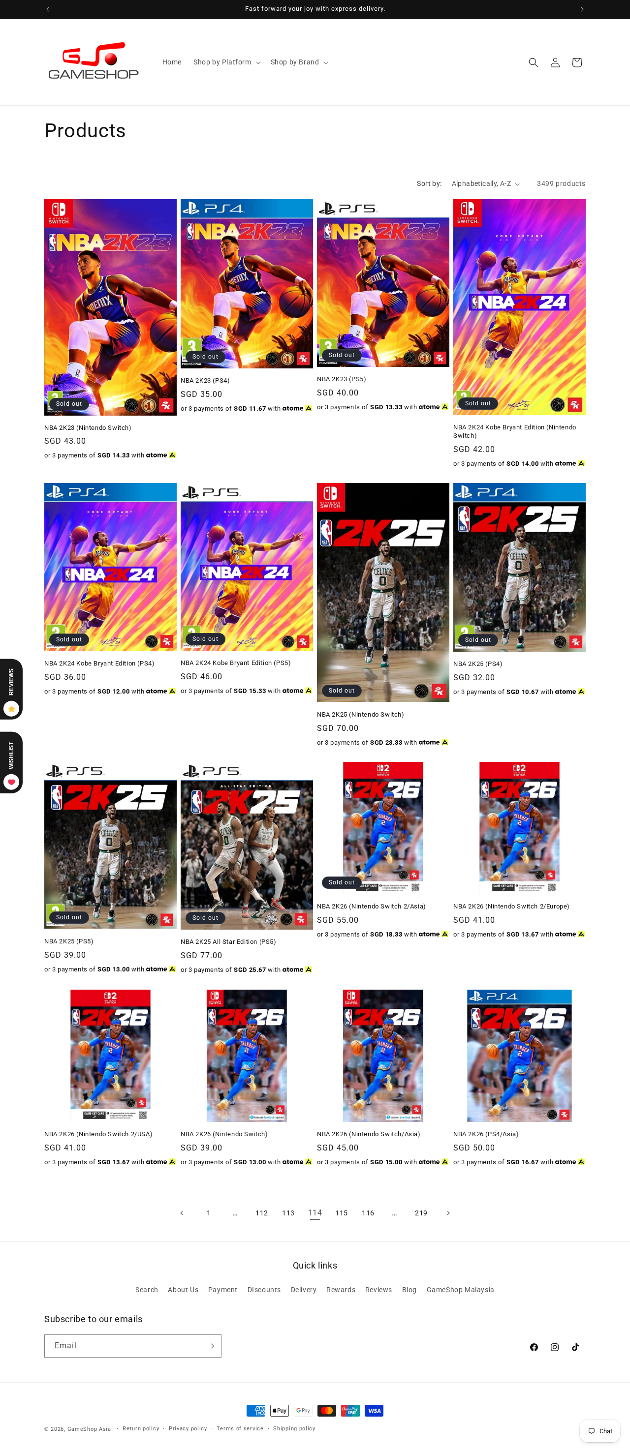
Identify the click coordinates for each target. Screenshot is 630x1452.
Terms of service (240, 1428)
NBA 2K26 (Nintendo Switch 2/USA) (98, 1134)
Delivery (304, 1290)
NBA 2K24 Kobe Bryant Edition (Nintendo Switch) (514, 431)
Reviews (378, 1290)
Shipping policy (294, 1428)
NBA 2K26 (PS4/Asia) (486, 1134)
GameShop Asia (89, 1429)
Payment (223, 1290)
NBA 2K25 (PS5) (69, 941)
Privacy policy (188, 1428)
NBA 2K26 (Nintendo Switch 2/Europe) (511, 906)
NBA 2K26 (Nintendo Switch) (224, 1134)
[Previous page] (182, 1213)
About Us (183, 1290)
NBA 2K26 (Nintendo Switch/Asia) (369, 1134)
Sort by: (429, 183)
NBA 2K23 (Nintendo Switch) (88, 427)
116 (368, 1213)
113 (288, 1213)
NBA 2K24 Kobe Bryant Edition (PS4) (99, 663)
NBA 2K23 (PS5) (341, 379)
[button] (226, 62)
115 (341, 1213)
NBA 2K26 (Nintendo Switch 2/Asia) (371, 906)
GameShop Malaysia (461, 1290)
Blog (409, 1290)
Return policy (141, 1428)
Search (146, 1290)
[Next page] (448, 1213)
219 (421, 1213)
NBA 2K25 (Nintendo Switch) (361, 714)
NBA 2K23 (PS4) (205, 380)
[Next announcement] (582, 9)
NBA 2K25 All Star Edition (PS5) (229, 941)
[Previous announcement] (48, 9)
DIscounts (264, 1290)
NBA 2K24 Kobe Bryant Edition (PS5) (236, 662)
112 (261, 1213)
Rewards (340, 1290)
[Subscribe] (210, 1346)
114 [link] (315, 1212)
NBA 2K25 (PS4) (478, 663)
